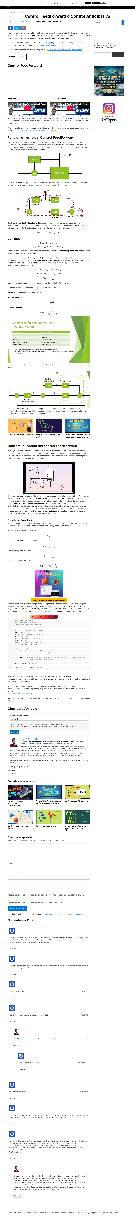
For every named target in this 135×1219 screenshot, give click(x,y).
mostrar (21, 56)
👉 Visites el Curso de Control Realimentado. (64, 50)
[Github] (9, 767)
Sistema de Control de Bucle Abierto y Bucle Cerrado (32, 130)
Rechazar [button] (96, 3)
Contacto (108, 6)
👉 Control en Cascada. (46, 45)
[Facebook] (17, 767)
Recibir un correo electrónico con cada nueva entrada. (35, 902)
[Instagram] (20, 767)
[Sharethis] (27, 767)
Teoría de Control (67, 6)
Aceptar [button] (88, 3)
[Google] (25, 767)
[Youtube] (12, 767)
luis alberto (84, 1092)
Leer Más (103, 3)
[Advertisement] (49, 82)
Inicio (9, 21)
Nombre (11, 863)
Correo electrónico (16, 873)
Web (9, 882)
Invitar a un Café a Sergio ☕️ (21, 694)
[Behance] (22, 767)
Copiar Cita (14, 732)
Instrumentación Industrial (88, 6)
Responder (13, 948)
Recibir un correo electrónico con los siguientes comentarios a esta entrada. (46, 895)
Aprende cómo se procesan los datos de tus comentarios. (64, 914)
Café (100, 6)
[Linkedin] (14, 767)
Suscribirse (118, 55)
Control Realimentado (16, 13)
